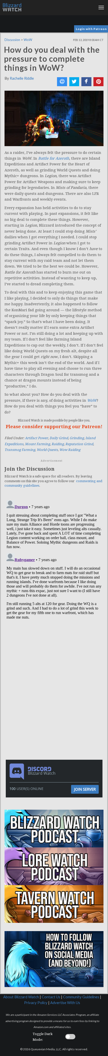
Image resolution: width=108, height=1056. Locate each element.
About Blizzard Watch (21, 997)
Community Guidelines (81, 997)
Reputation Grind (79, 444)
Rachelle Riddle (22, 78)
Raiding (57, 444)
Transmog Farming (20, 450)
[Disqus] (54, 560)
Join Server (85, 789)
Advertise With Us (65, 1003)
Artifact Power (36, 438)
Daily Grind (58, 438)
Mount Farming (37, 444)
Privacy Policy (35, 1003)
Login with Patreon (91, 29)
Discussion (12, 40)
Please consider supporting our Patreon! (54, 426)
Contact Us (51, 997)
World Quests (47, 450)
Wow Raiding (69, 450)
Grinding (77, 438)
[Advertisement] (55, 658)
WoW (28, 40)
